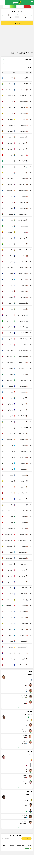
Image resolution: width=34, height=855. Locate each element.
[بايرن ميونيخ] (11, 143)
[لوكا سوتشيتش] (23, 653)
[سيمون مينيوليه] (23, 434)
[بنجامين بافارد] (24, 297)
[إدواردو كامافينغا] (23, 303)
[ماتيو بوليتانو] (24, 469)
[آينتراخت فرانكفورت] (10, 315)
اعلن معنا (12, 845)
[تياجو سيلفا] (24, 617)
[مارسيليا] (12, 374)
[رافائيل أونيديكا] (24, 167)
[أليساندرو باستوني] (23, 333)
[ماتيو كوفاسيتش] (23, 612)
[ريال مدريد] (12, 137)
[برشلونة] (12, 250)
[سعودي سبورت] (17, 2)
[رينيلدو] (25, 422)
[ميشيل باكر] (24, 529)
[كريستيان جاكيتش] (23, 315)
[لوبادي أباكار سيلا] (23, 161)
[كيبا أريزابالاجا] (24, 659)
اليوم (13, 6)
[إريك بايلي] (25, 374)
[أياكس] (13, 451)
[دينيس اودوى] (24, 107)
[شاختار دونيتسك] (11, 191)
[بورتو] (13, 155)
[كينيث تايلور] (24, 451)
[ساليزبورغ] (12, 339)
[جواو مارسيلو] (24, 226)
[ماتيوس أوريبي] (24, 173)
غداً (6, 6)
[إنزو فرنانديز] (24, 78)
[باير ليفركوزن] (11, 125)
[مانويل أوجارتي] (24, 380)
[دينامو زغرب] (12, 641)
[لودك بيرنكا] (24, 404)
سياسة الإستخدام (20, 845)
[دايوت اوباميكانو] (23, 576)
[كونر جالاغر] (24, 475)
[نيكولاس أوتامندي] (23, 220)
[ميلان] (13, 102)
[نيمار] (26, 84)
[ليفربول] (12, 416)
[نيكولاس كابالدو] (23, 339)
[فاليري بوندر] (24, 546)
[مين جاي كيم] (24, 279)
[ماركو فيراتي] (24, 90)
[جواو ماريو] (25, 517)
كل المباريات (17, 23)
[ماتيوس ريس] (24, 321)
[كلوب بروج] (12, 107)
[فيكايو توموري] (24, 102)
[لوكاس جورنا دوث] (23, 345)
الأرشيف (4, 845)
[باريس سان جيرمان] (10, 84)
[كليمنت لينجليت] (23, 262)
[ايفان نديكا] (25, 606)
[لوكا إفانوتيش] (24, 641)
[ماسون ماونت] (24, 196)
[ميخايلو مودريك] (23, 191)
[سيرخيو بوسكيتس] (23, 250)
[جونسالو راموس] (23, 309)
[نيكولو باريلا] (24, 256)
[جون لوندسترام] (24, 238)
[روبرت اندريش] (24, 125)
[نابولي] (13, 279)
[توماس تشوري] (24, 410)
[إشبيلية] (12, 392)
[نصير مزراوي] (24, 570)
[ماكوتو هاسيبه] (24, 534)
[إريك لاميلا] (24, 392)
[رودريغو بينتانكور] (23, 351)
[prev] (31, 14)
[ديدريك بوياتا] (24, 629)
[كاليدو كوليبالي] (24, 623)
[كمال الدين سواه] (23, 214)
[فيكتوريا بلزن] (11, 96)
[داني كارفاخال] (24, 137)
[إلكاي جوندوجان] (24, 131)
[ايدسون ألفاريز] (24, 457)
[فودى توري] (24, 481)
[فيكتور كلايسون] (23, 386)
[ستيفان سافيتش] (23, 185)
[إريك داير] (25, 179)
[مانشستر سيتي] (11, 131)
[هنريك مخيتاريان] (23, 499)
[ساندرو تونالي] (24, 202)
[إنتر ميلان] (12, 208)
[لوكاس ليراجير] (24, 594)
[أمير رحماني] (24, 445)
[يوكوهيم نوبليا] (24, 440)
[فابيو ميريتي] (24, 564)
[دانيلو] (26, 244)
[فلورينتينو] (25, 523)
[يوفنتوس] (12, 244)
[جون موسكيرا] (24, 96)
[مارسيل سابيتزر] (23, 143)
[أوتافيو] (25, 398)
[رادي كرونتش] (24, 113)
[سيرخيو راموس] (23, 558)
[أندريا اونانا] (25, 588)
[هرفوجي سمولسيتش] (22, 540)
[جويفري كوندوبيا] (23, 505)
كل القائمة (17, 707)
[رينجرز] (13, 238)
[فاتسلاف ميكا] (24, 327)
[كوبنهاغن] (12, 274)
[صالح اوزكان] (24, 119)
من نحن (29, 845)
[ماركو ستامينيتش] (23, 274)
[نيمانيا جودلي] (24, 487)
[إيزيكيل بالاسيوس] (23, 511)
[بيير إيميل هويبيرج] (23, 362)
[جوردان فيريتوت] (23, 552)
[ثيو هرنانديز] (24, 291)
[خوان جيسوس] (24, 463)
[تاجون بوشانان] (24, 428)
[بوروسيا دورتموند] (10, 119)
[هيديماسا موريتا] (23, 357)
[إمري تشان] (24, 600)
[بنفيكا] (13, 78)
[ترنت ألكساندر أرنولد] (23, 416)
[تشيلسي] (12, 196)
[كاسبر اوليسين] (24, 635)
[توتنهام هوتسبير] (11, 179)
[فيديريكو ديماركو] (23, 665)
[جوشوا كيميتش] (23, 149)
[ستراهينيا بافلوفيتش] (22, 647)
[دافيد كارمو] (24, 155)
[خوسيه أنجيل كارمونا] (23, 493)
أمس (20, 6)
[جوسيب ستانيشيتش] (22, 368)
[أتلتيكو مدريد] (11, 185)
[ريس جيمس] (24, 285)
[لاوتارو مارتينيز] (24, 208)
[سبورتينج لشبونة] (11, 321)
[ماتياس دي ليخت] (23, 582)
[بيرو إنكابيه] (25, 232)
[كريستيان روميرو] (23, 268)
